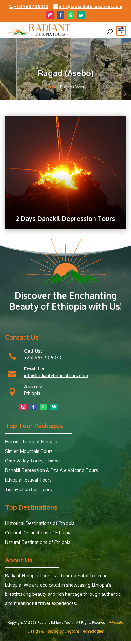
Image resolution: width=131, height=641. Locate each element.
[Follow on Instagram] (50, 15)
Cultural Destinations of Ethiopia (38, 533)
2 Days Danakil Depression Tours (65, 218)
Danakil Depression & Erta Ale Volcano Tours (51, 470)
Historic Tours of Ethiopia (31, 442)
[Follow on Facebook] (60, 15)
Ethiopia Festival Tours (28, 480)
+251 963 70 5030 (42, 357)
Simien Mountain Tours (29, 451)
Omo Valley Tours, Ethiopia (33, 461)
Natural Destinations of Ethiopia (38, 542)
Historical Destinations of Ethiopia (40, 523)
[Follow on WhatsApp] (70, 15)
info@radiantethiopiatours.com (56, 375)
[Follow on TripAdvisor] (81, 15)
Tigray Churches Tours (28, 489)
